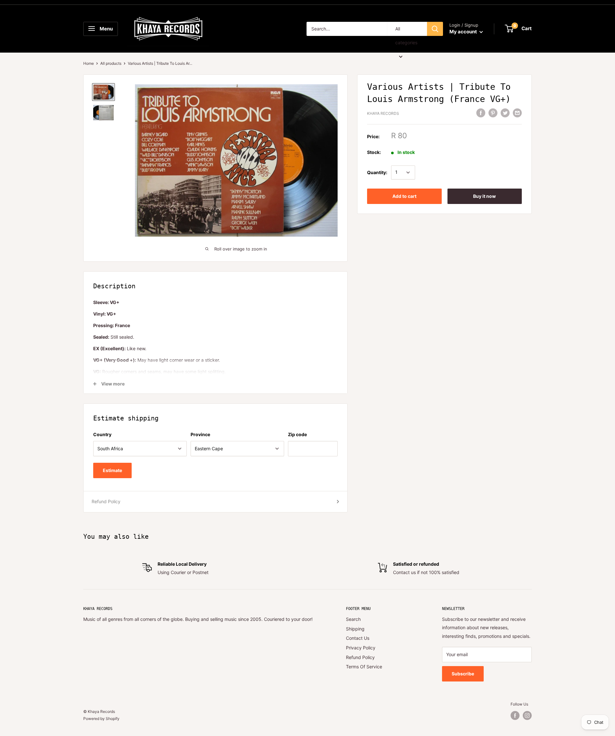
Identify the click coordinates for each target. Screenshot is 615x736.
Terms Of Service (364, 666)
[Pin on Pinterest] (492, 112)
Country (102, 434)
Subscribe (463, 673)
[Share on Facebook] (480, 112)
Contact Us (357, 638)
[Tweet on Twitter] (505, 112)
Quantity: (377, 172)
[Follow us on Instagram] (527, 715)
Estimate (112, 470)
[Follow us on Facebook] (515, 715)
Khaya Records (383, 113)
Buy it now (484, 196)
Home (88, 63)
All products (110, 63)
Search (353, 619)
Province (200, 434)
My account (463, 32)
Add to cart (404, 196)
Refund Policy (106, 501)
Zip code (297, 434)
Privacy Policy (360, 647)
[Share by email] (517, 112)
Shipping (355, 628)
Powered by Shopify (101, 718)
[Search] (435, 29)
